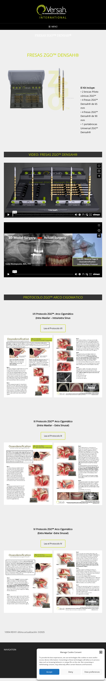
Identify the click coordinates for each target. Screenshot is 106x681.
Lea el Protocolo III (53, 435)
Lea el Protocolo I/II (53, 328)
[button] (101, 652)
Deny (70, 672)
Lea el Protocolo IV (53, 543)
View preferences (92, 672)
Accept (49, 672)
